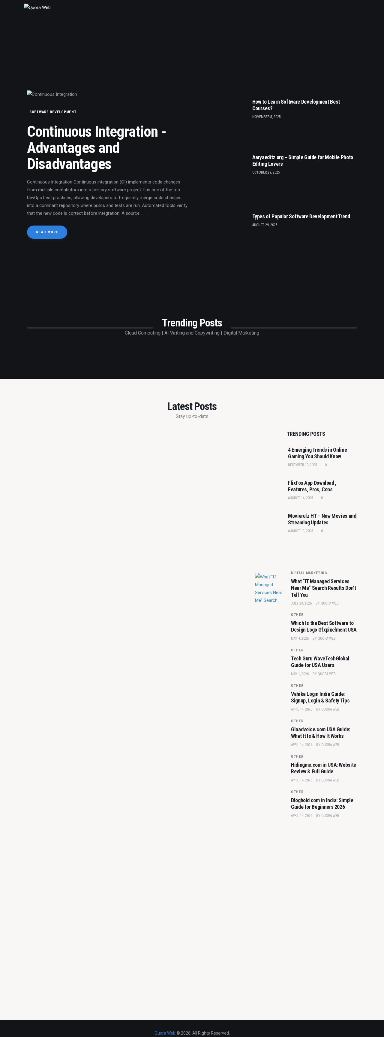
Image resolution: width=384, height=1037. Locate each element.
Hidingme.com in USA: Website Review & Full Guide (323, 768)
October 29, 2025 (266, 172)
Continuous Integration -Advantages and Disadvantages (96, 148)
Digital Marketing (309, 573)
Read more (47, 232)
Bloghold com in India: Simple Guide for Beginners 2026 (322, 803)
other (297, 615)
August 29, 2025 (265, 225)
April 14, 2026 (301, 709)
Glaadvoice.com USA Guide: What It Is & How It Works (320, 732)
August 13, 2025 (300, 531)
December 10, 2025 (302, 465)
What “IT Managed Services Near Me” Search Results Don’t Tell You (323, 588)
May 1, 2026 (300, 674)
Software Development (52, 112)
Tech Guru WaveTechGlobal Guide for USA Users (320, 662)
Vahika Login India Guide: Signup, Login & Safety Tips (320, 697)
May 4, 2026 (300, 638)
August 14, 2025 (300, 498)
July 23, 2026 (301, 603)
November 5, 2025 (266, 117)
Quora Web (330, 603)
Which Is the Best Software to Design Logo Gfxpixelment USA (324, 626)
